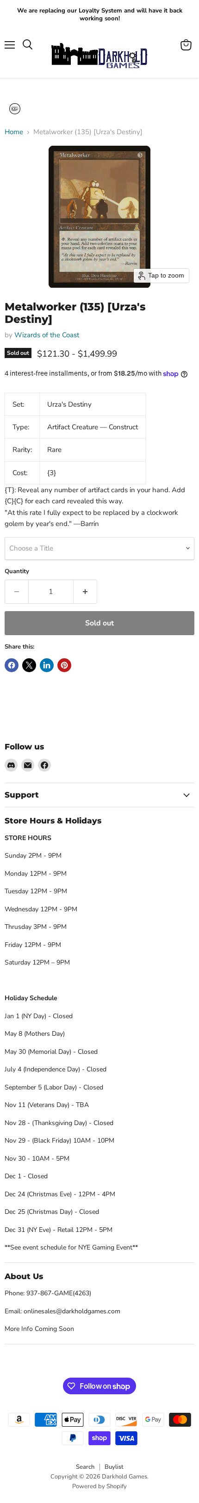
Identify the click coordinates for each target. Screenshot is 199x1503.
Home (14, 132)
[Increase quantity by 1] (85, 592)
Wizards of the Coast (46, 335)
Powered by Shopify (99, 1486)
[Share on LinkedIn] (47, 665)
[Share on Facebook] (12, 665)
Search (85, 1467)
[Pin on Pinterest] (64, 665)
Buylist (114, 1467)
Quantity (17, 571)
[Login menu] (15, 109)
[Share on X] (29, 665)
